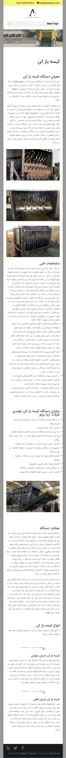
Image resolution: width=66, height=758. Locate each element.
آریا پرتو (32, 117)
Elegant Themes (28, 753)
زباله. (52, 424)
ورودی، (46, 537)
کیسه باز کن (32, 671)
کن (38, 323)
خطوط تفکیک (18, 81)
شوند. (47, 612)
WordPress (54, 753)
